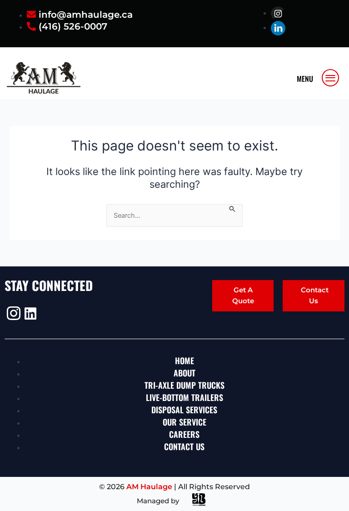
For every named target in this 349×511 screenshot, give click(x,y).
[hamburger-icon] (330, 77)
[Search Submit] (232, 208)
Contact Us (315, 295)
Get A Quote (243, 295)
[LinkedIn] (30, 314)
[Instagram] (12, 313)
